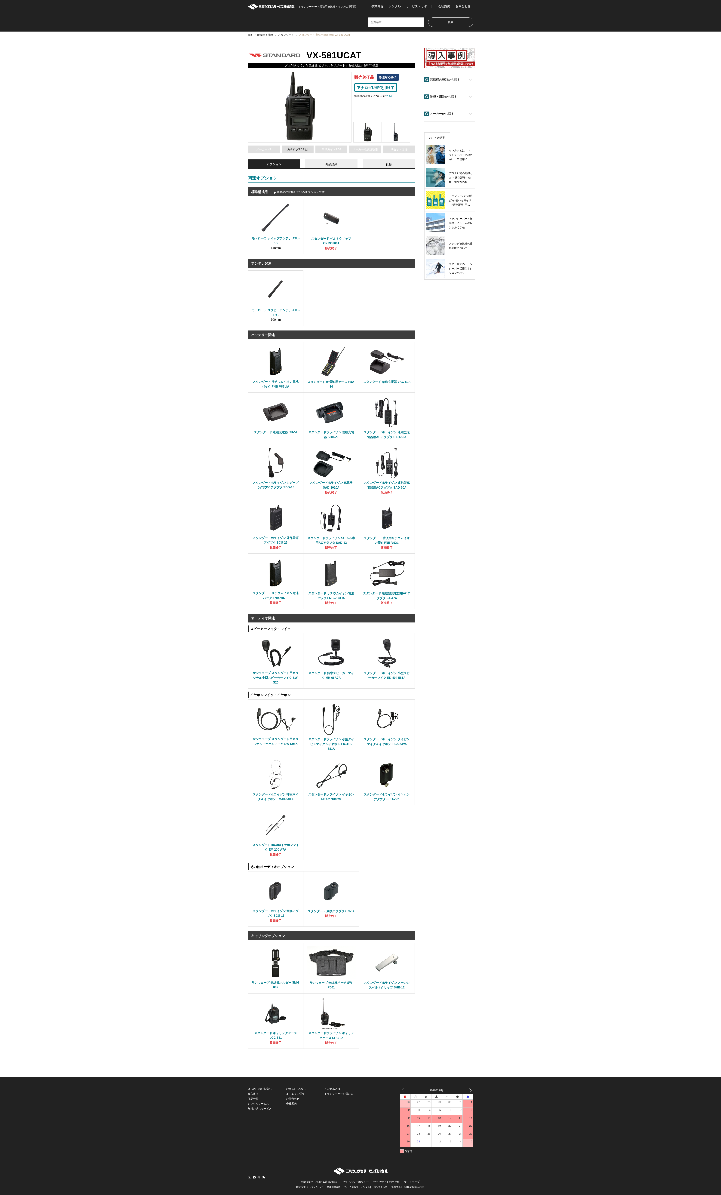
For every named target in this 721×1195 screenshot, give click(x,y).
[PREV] (403, 1090)
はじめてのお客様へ (260, 1088)
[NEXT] (469, 1090)
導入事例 (253, 1093)
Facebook (254, 1177)
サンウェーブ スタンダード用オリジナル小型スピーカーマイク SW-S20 (276, 677)
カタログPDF (295, 149)
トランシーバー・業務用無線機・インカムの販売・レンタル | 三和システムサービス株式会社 (356, 1187)
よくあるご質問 (295, 1093)
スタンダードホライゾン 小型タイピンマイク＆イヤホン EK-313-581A (331, 744)
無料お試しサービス (260, 1108)
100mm (276, 319)
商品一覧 (253, 1098)
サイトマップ (412, 1181)
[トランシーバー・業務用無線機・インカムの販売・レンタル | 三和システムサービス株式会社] (360, 1173)
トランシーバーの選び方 (338, 1093)
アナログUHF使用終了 (375, 88)
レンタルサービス (258, 1103)
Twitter (249, 1177)
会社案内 (444, 6)
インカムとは (332, 1088)
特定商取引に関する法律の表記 (319, 1181)
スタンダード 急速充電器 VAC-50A (387, 381)
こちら (390, 95)
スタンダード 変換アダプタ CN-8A (331, 911)
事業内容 (377, 6)
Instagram (259, 1177)
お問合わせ (463, 6)
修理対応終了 (388, 77)
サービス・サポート (419, 6)
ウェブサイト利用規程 (386, 1181)
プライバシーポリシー (355, 1181)
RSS (263, 1177)
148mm (276, 248)
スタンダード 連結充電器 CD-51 (275, 432)
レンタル (395, 6)
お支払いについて (296, 1088)
